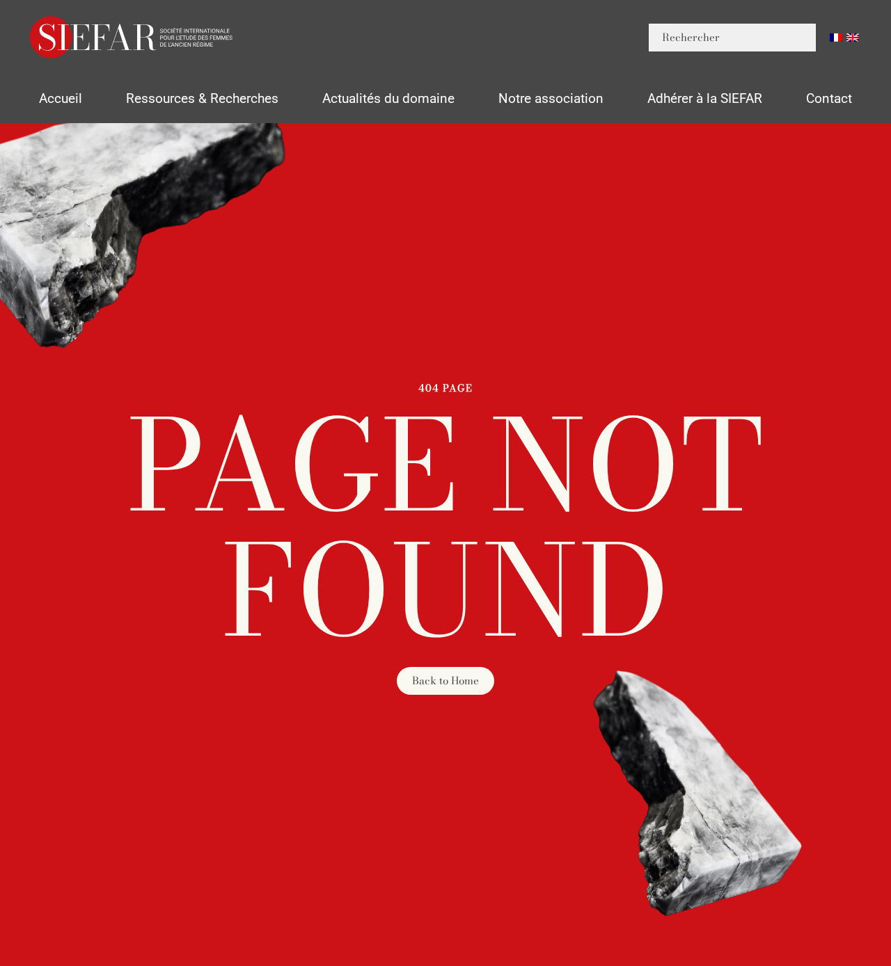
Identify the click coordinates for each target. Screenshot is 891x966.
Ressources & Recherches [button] (202, 98)
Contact (829, 98)
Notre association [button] (551, 98)
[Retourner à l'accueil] (132, 37)
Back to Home (445, 681)
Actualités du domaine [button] (388, 98)
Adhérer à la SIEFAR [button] (704, 98)
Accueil (60, 98)
